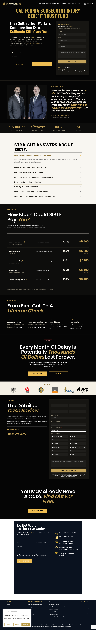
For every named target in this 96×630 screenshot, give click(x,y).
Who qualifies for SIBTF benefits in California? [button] (31, 168)
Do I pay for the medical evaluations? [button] (28, 182)
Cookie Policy (13, 620)
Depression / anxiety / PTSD (78, 447)
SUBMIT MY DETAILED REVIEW (68, 470)
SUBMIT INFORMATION (24, 561)
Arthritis (55, 451)
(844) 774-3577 (33, 533)
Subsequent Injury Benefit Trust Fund (57, 616)
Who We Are (10, 607)
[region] (17, 618)
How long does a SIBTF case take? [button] (26, 187)
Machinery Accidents (53, 609)
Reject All (17, 624)
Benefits (30, 609)
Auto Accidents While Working (35, 604)
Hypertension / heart (58, 440)
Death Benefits (31, 612)
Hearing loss (74, 443)
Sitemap (86, 616)
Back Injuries (31, 607)
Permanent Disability (53, 614)
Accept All (25, 624)
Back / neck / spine (57, 436)
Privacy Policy (85, 614)
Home (8, 604)
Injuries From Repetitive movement (57, 606)
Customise (8, 624)
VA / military (56, 454)
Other (73, 454)
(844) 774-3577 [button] (16, 434)
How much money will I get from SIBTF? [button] (28, 172)
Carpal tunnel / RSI (76, 451)
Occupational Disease (54, 611)
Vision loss (55, 443)
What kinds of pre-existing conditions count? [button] (31, 192)
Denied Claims (31, 614)
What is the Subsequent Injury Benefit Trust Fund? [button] (33, 156)
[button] (19, 64)
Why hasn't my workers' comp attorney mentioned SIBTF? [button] (35, 196)
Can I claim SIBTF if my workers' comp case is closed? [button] (34, 177)
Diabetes (74, 436)
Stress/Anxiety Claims (54, 604)
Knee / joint (74, 440)
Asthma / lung (56, 447)
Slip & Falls (51, 601)
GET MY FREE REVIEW (72, 61)
